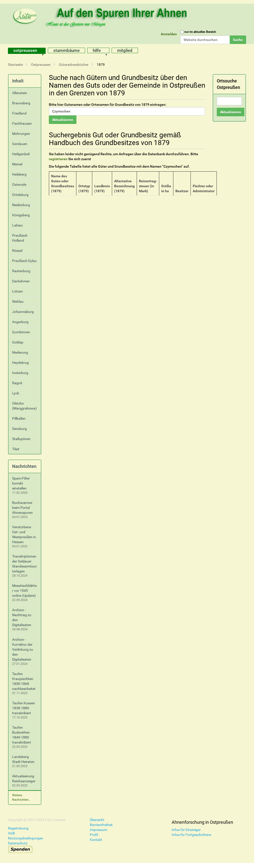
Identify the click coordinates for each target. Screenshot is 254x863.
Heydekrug (20, 363)
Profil (94, 835)
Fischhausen (22, 123)
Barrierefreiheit (101, 825)
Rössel (17, 251)
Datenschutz (18, 843)
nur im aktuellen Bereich (200, 32)
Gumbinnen (21, 332)
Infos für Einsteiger (186, 830)
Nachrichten (24, 466)
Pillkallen (19, 418)
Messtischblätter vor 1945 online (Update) (24, 591)
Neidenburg (21, 205)
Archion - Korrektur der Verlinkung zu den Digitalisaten (22, 649)
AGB (11, 833)
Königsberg (21, 215)
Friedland (19, 113)
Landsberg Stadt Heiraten (23, 759)
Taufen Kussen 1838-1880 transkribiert (23, 708)
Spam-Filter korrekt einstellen (21, 483)
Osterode (19, 185)
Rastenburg (21, 271)
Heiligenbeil (21, 154)
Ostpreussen (25, 50)
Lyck (15, 393)
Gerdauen (19, 144)
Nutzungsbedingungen (25, 838)
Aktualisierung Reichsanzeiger (23, 778)
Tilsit (15, 449)
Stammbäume (66, 50)
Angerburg (20, 322)
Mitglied (124, 50)
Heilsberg (19, 174)
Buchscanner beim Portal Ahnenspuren (22, 508)
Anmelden (169, 34)
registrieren (58, 159)
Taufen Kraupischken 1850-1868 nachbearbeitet (23, 681)
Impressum (98, 830)
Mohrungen (21, 134)
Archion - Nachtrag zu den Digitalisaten (21, 617)
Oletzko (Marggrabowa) (24, 405)
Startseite (15, 65)
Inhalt (18, 80)
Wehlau (18, 301)
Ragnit (17, 383)
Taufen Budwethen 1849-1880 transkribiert (21, 734)
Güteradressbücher (74, 65)
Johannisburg (23, 312)
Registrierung (18, 828)
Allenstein (19, 93)
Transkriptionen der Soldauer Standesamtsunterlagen (24, 563)
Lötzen (17, 291)
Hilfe (97, 50)
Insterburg (20, 373)
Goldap (17, 342)
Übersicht (97, 820)
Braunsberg (21, 103)
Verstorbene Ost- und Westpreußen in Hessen (24, 534)
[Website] (101, 16)
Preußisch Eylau (24, 261)
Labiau (17, 225)
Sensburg (19, 429)
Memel (17, 164)
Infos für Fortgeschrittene (191, 835)
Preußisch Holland (20, 237)
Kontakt (96, 840)
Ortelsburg (20, 195)
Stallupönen (21, 439)
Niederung (20, 352)
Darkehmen (21, 281)
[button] (44, 51)
